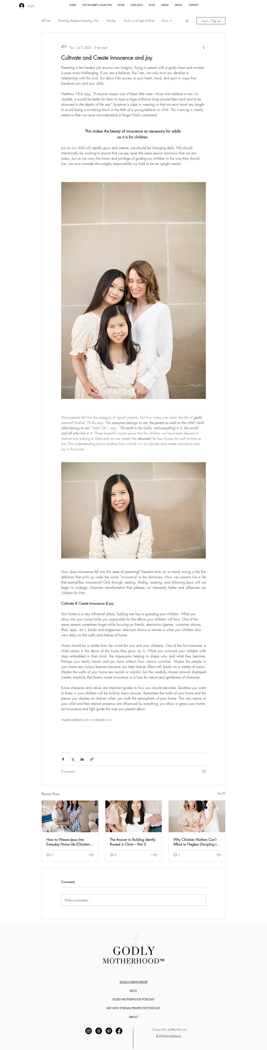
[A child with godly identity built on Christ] (133, 816)
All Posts (46, 20)
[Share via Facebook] (63, 759)
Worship (111, 20)
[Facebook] (119, 1031)
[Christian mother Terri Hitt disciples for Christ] (197, 816)
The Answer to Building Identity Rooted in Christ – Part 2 (132, 841)
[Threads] (98, 1031)
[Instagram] (88, 1031)
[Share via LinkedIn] (82, 759)
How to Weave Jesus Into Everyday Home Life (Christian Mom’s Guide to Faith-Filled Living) (68, 841)
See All (221, 793)
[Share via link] (92, 759)
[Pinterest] (109, 1031)
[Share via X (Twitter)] (72, 759)
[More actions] (203, 47)
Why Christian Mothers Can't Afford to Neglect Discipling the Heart (196, 841)
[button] (187, 20)
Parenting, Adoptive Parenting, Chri (78, 20)
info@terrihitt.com (177, 1029)
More (165, 20)
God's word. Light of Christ (139, 20)
